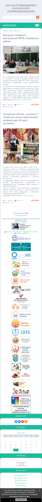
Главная (5, 30)
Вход (25, 215)
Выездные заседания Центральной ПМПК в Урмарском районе (21, 38)
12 (10, 444)
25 (5, 450)
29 (26, 450)
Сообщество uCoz (22, 478)
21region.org (22, 485)
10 (36, 441)
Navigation (9, 25)
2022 (10, 30)
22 (26, 447)
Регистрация (19, 215)
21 (21, 447)
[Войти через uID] (16, 421)
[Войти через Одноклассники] (26, 421)
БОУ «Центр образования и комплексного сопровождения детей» (21, 8)
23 (31, 447)
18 (5, 447)
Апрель (15, 30)
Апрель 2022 (21, 433)
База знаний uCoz (22, 483)
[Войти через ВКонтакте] (19, 421)
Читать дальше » (27, 99)
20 (16, 447)
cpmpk (11, 104)
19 (10, 447)
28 (21, 450)
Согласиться (21, 499)
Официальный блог (22, 476)
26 (10, 450)
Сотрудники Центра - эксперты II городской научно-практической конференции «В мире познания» (20, 118)
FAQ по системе (22, 480)
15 (26, 444)
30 (31, 450)
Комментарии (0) (9, 106)
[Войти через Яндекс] (22, 421)
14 (21, 444)
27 (16, 450)
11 (5, 444)
